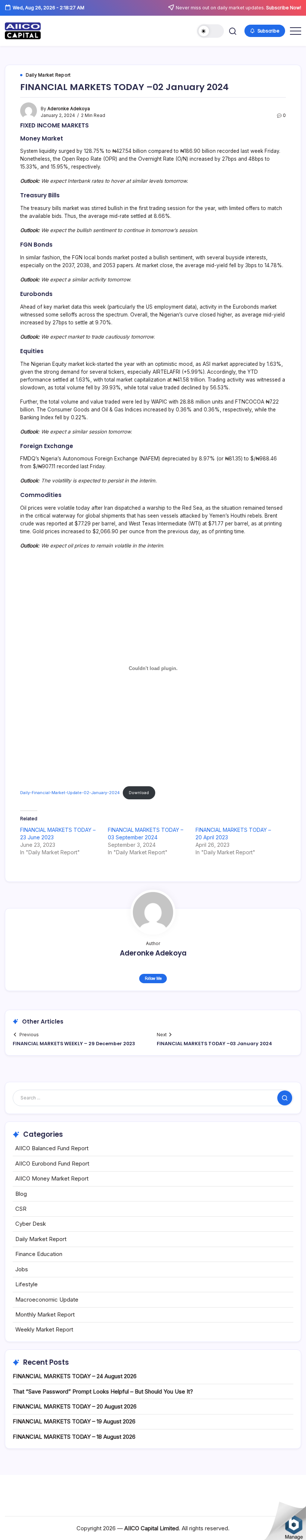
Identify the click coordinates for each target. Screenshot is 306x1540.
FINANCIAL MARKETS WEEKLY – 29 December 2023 (74, 1043)
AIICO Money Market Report (51, 1178)
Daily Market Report (40, 1239)
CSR (20, 1208)
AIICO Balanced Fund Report (51, 1148)
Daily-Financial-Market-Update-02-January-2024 (70, 792)
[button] (210, 31)
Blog (21, 1193)
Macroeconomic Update (46, 1299)
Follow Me (153, 978)
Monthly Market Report (45, 1314)
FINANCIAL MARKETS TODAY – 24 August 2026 (75, 1376)
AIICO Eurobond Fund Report (52, 1163)
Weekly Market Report (44, 1329)
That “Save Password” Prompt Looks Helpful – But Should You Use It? (103, 1391)
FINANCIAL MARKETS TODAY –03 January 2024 (214, 1043)
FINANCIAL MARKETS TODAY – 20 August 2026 (75, 1406)
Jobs (21, 1269)
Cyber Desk (30, 1223)
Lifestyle (26, 1284)
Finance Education (38, 1253)
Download (139, 792)
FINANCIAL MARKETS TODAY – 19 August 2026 (74, 1421)
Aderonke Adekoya (68, 108)
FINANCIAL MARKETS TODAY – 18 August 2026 (74, 1436)
